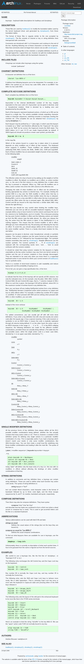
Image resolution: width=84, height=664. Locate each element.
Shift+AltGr (15, 358)
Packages (37, 3)
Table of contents (69, 46)
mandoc (40, 656)
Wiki (54, 3)
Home (28, 3)
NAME (4, 17)
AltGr (13, 352)
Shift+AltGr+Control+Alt (19, 420)
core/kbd (67, 26)
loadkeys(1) (26, 29)
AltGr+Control (16, 373)
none (13, 342)
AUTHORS (6, 635)
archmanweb (29, 656)
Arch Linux (12, 3)
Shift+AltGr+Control (18, 378)
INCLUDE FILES (9, 60)
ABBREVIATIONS (10, 516)
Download (77, 7)
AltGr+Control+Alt (17, 415)
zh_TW (66, 60)
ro (65, 56)
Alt (12, 383)
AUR (79, 3)
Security (71, 3)
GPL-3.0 (34, 659)
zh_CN (66, 58)
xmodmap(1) (10, 38)
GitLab (62, 3)
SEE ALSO (6, 644)
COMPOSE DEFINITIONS (13, 499)
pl (65, 54)
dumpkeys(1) (44, 31)
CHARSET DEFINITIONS (13, 71)
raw (75, 64)
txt (72, 64)
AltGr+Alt (14, 394)
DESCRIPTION (8, 25)
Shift (12, 347)
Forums (47, 3)
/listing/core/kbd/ (70, 43)
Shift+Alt (14, 389)
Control (13, 363)
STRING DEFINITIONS (12, 476)
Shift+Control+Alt (17, 409)
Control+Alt (15, 404)
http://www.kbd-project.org (73, 34)
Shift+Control (15, 368)
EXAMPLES (7, 552)
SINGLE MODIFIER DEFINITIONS (17, 427)
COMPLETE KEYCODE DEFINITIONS (19, 91)
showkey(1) (28, 647)
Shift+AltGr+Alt (16, 399)
